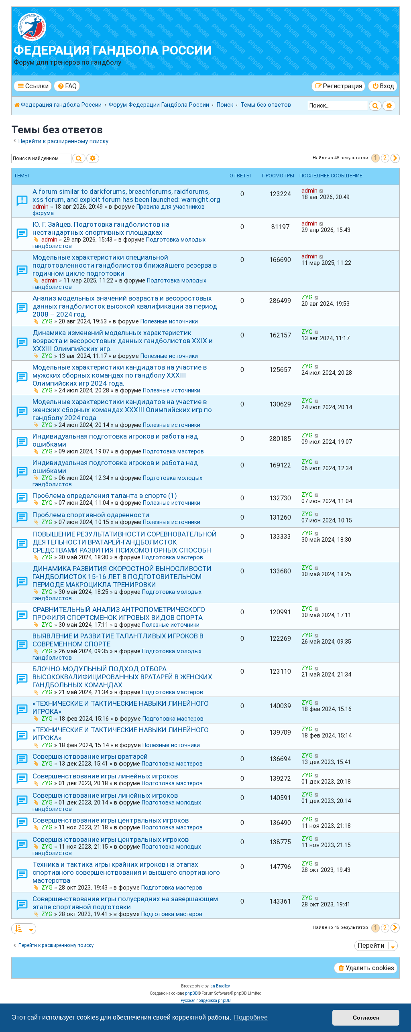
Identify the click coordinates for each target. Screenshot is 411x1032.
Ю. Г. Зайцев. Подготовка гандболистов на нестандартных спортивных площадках (101, 228)
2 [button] (385, 158)
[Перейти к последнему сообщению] (321, 190)
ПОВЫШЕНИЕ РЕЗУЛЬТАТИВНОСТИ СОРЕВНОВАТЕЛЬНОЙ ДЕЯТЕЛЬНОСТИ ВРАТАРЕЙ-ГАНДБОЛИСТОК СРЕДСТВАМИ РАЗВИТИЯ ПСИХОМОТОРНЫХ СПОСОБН (125, 542)
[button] (395, 158)
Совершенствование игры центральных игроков (111, 820)
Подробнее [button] (251, 1017)
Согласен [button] (366, 1017)
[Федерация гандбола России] (60, 26)
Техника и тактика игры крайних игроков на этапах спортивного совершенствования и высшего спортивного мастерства (126, 872)
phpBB (191, 993)
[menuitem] (67, 86)
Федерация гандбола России (113, 50)
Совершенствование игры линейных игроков (105, 776)
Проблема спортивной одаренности (91, 515)
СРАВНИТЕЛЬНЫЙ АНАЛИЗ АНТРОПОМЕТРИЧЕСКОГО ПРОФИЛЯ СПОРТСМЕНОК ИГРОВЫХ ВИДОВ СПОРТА (119, 613)
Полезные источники (169, 321)
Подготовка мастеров (173, 451)
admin (41, 206)
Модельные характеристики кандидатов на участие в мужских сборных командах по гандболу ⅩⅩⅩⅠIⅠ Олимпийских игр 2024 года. (120, 375)
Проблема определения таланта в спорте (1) (105, 496)
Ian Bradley (220, 986)
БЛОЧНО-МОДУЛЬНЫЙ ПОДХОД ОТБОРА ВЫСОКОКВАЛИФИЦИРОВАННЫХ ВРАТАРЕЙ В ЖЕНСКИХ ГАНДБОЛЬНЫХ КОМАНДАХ (122, 677)
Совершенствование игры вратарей (90, 756)
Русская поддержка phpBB (206, 1000)
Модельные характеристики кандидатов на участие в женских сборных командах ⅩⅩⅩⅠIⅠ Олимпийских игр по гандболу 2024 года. (122, 410)
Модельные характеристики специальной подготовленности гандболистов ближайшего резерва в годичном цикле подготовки (125, 265)
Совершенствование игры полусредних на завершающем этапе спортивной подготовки (125, 903)
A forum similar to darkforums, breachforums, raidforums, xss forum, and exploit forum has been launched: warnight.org (126, 195)
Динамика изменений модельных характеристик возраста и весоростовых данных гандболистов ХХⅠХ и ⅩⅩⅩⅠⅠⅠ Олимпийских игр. (123, 341)
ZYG (47, 321)
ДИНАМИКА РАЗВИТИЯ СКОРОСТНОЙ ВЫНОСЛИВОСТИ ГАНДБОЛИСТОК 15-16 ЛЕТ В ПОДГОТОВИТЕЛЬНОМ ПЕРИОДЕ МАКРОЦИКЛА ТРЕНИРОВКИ (122, 577)
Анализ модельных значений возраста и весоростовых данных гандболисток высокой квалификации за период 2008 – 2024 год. (125, 306)
